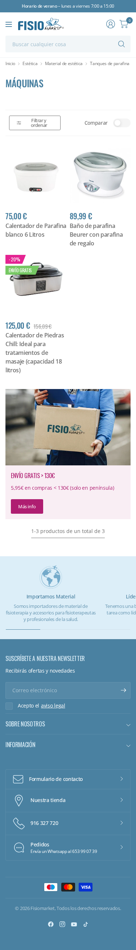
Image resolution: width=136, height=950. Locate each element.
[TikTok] (85, 924)
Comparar (96, 122)
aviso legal (53, 705)
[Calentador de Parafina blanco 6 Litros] (36, 176)
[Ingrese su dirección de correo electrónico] (123, 690)
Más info (27, 506)
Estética (29, 63)
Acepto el (41, 705)
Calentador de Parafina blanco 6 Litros (35, 230)
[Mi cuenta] (110, 24)
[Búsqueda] (121, 44)
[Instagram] (62, 924)
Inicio (10, 63)
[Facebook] (51, 924)
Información (20, 744)
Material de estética (64, 63)
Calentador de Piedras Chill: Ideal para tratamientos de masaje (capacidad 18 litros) (34, 352)
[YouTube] (74, 924)
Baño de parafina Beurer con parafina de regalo (96, 234)
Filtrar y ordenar (39, 122)
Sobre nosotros (25, 723)
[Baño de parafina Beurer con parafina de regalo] (100, 176)
